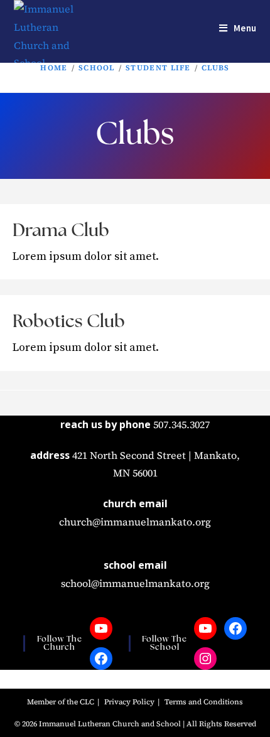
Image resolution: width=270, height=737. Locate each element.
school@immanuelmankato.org (135, 583)
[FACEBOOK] (101, 658)
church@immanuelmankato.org (135, 522)
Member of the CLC (60, 702)
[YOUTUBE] (101, 628)
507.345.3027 (181, 424)
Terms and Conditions (204, 702)
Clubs (216, 68)
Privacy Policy (129, 702)
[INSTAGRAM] (205, 658)
